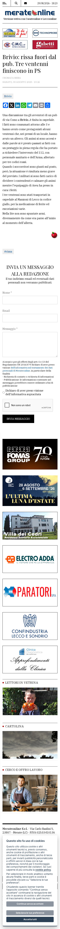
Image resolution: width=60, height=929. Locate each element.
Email (6, 310)
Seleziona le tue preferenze (30, 912)
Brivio (8, 96)
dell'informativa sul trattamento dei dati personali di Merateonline (27, 369)
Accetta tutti (30, 919)
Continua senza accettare (30, 903)
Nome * (7, 292)
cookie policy (43, 869)
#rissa (8, 251)
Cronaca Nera (11, 77)
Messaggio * (10, 328)
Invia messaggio (18, 418)
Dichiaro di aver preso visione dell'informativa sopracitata (24, 392)
